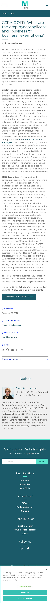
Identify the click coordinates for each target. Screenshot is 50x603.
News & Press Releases (25, 530)
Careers (25, 511)
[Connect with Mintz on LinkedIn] (22, 550)
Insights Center (25, 526)
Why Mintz (25, 488)
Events (25, 534)
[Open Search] (46, 5)
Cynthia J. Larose (13, 43)
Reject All (25, 592)
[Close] (46, 569)
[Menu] (4, 5)
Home (4, 14)
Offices (25, 503)
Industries (25, 484)
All (12, 14)
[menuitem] (5, 13)
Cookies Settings (25, 586)
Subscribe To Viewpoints (16, 297)
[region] (25, 584)
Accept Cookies (25, 599)
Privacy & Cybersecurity (12, 325)
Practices (25, 480)
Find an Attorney (25, 507)
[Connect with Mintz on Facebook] (28, 550)
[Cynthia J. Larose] (8, 393)
